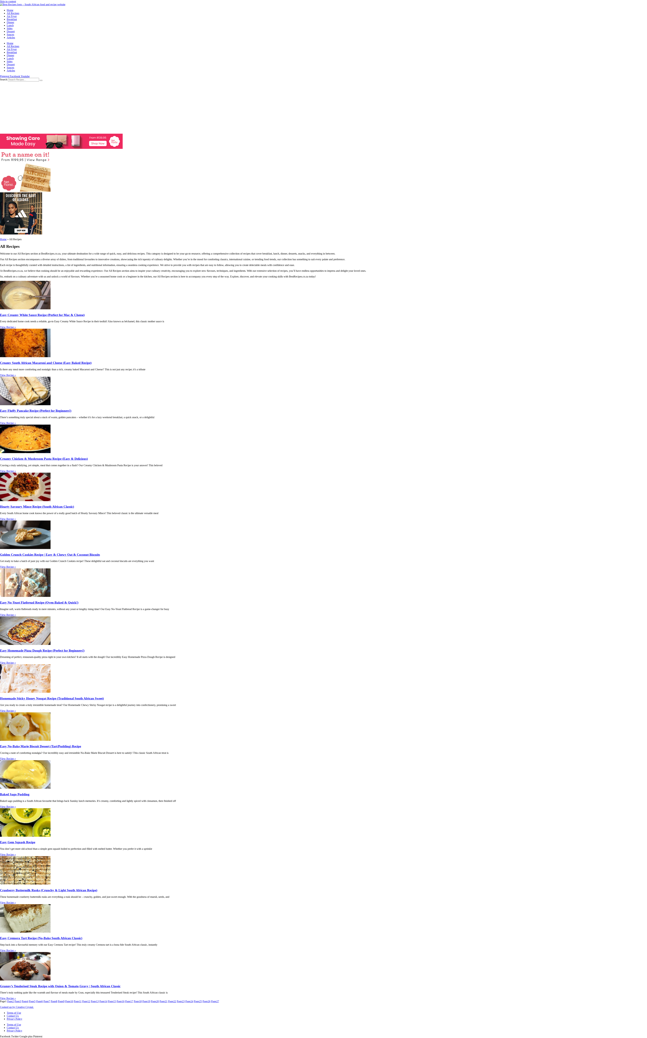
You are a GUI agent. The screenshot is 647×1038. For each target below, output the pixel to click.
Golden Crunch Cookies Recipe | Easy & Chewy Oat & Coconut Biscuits (50, 554)
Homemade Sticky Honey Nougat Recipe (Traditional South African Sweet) (52, 698)
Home (10, 10)
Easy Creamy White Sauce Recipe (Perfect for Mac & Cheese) (42, 315)
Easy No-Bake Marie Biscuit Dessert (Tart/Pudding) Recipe (40, 746)
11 (78, 1001)
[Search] (41, 80)
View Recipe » (8, 327)
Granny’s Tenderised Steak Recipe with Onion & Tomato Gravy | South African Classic (60, 986)
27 (215, 1001)
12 (86, 1001)
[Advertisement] (323, 106)
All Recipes (13, 13)
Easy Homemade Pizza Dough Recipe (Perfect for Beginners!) (42, 650)
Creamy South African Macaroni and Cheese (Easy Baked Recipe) (45, 363)
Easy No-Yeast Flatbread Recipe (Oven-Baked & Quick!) (39, 602)
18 (138, 1001)
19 (146, 1001)
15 (112, 1001)
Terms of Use (14, 1012)
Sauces (10, 34)
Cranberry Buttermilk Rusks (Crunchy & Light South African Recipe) (48, 890)
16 (121, 1001)
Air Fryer (12, 16)
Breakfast (12, 19)
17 (129, 1001)
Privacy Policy (14, 1018)
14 (103, 1001)
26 (206, 1001)
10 (69, 1001)
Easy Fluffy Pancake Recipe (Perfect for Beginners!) (35, 410)
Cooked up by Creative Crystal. (17, 1007)
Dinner (10, 22)
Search (3, 79)
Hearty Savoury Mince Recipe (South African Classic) (37, 506)
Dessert (11, 31)
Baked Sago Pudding (14, 794)
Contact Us (13, 1015)
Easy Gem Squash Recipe (17, 842)
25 (198, 1001)
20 (155, 1001)
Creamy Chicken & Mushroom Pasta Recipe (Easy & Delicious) (44, 459)
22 (172, 1001)
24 (189, 1001)
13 (95, 1001)
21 (163, 1001)
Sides (9, 28)
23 (181, 1001)
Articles (11, 37)
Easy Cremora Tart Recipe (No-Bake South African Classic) (41, 938)
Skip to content (8, 1)
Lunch (10, 25)
